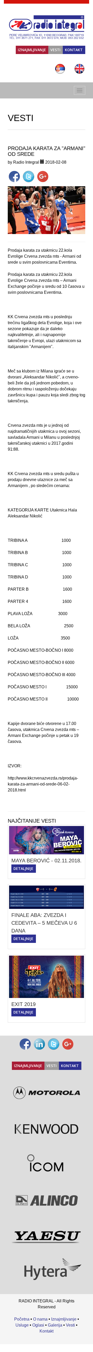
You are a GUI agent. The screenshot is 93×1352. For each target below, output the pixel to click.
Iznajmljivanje (32, 49)
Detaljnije (23, 868)
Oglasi (38, 1325)
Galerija (55, 1325)
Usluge (22, 1325)
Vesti (55, 49)
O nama (40, 1319)
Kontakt (74, 49)
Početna (21, 1319)
